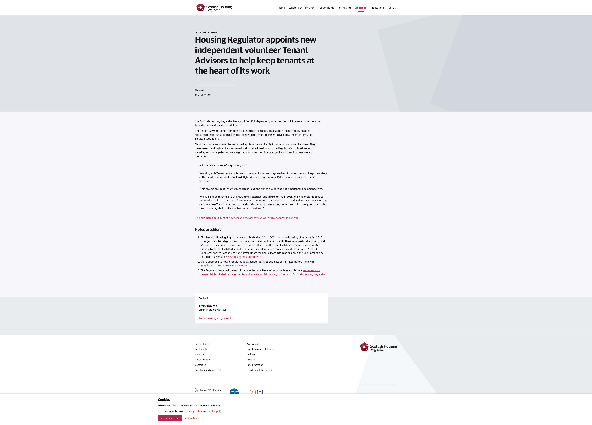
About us (360, 7)
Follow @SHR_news (210, 390)
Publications (377, 7)
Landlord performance (301, 7)
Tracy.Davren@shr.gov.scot (215, 318)
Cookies (251, 359)
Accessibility (253, 343)
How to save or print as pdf (261, 349)
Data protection (255, 364)
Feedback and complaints (208, 370)
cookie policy (215, 411)
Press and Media (203, 359)
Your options (192, 418)
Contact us (200, 364)
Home (281, 7)
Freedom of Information (259, 370)
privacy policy (194, 411)
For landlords (326, 7)
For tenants (345, 7)
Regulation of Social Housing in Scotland (225, 265)
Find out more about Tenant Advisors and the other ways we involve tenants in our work (247, 217)
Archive (251, 354)
